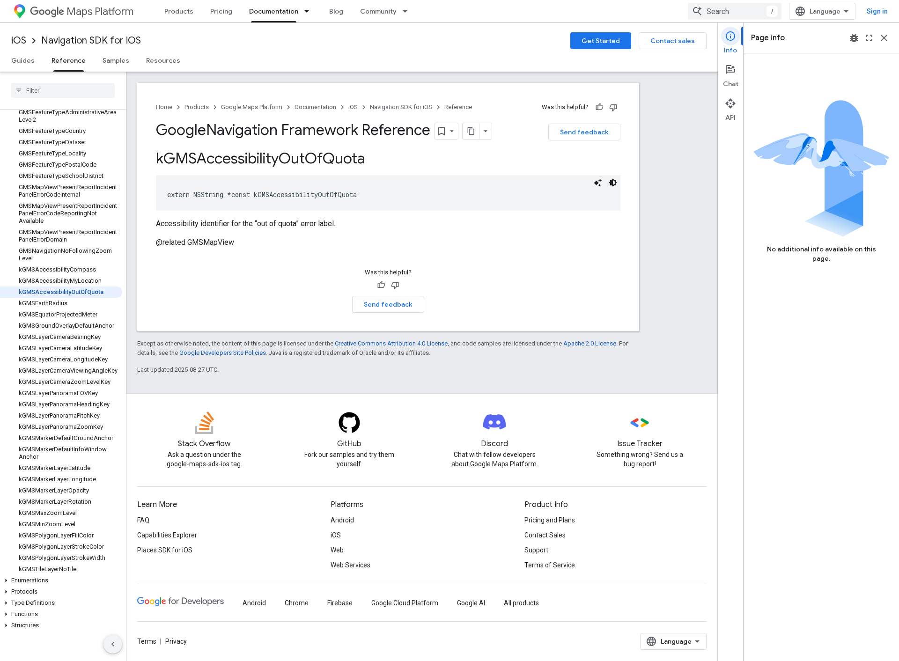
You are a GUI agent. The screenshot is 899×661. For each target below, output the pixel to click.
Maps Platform (99, 11)
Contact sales (672, 41)
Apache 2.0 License (589, 343)
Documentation (273, 11)
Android (342, 520)
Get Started (601, 41)
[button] (61, 580)
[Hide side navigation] (112, 644)
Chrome (297, 603)
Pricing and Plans (549, 520)
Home (164, 106)
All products (521, 603)
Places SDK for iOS (164, 550)
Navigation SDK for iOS (91, 40)
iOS (18, 40)
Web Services (350, 565)
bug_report (854, 38)
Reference (69, 60)
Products (178, 11)
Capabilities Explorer (167, 535)
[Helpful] (599, 107)
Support (536, 550)
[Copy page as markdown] (471, 131)
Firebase (340, 603)
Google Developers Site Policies (222, 352)
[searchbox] (63, 90)
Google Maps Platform (251, 106)
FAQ (143, 520)
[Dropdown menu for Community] (408, 11)
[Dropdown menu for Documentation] (309, 11)
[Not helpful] (613, 107)
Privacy (176, 641)
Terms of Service (549, 565)
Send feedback (584, 132)
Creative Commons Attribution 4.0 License (391, 343)
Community (378, 11)
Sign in (877, 11)
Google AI (471, 603)
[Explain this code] (597, 182)
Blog (336, 11)
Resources (163, 60)
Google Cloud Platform (404, 603)
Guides (23, 60)
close (884, 38)
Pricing (221, 11)
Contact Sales (545, 535)
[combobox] (734, 11)
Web (337, 550)
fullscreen (869, 38)
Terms (146, 641)
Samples (116, 60)
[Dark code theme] (612, 182)
